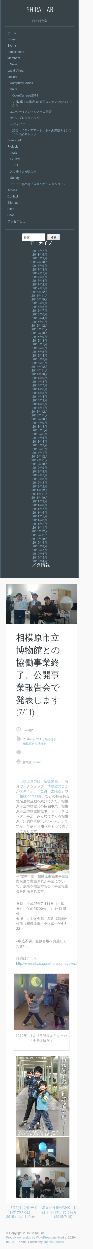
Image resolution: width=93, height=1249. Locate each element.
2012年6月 (39, 479)
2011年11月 (39, 493)
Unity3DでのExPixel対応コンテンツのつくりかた (42, 103)
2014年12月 (39, 366)
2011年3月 (39, 520)
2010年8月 (39, 546)
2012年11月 (39, 460)
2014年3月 (39, 400)
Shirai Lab (40, 9)
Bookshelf (14, 140)
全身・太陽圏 (50, 790)
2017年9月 (39, 265)
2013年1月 (39, 452)
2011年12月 (39, 490)
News (14, 64)
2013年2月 (39, 449)
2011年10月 (39, 497)
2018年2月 (39, 258)
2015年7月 (39, 344)
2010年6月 (39, 553)
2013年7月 (39, 430)
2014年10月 (39, 374)
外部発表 (51, 739)
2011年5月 (39, 516)
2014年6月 (39, 389)
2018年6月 (39, 254)
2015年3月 (39, 359)
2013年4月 (39, 441)
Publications (15, 51)
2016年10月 (39, 299)
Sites (10, 208)
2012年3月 (39, 482)
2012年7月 (39, 475)
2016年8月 (39, 306)
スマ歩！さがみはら (23, 171)
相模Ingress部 (31, 795)
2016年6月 (39, 314)
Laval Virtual (15, 70)
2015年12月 (39, 325)
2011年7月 (39, 508)
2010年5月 (39, 557)
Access (12, 190)
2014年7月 (39, 385)
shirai (36, 762)
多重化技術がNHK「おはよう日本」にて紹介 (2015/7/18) (59, 1212)
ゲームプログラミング (25, 117)
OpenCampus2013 (25, 95)
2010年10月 (39, 538)
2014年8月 (39, 381)
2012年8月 (39, 471)
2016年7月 (39, 310)
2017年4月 (39, 280)
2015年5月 (39, 351)
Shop (11, 215)
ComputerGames (21, 83)
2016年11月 (39, 295)
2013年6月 (39, 434)
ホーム (11, 33)
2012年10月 (39, 464)
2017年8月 (39, 269)
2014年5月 (39, 392)
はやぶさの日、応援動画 (39, 780)
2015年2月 (39, 363)
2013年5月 (39, 437)
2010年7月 (39, 550)
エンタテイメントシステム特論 (31, 111)
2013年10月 (39, 419)
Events (12, 45)
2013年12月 (39, 411)
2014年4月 (39, 396)
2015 (39, 739)
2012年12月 (39, 456)
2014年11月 (39, 370)
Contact (12, 196)
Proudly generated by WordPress (28, 1237)
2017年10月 (39, 262)
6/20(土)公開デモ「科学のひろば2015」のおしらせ (21, 1212)
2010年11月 (39, 535)
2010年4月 (39, 561)
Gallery (15, 177)
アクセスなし (16, 221)
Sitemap (13, 202)
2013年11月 (39, 415)
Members (13, 58)
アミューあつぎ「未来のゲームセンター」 (38, 184)
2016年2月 (39, 321)
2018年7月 (39, 250)
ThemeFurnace (53, 1242)
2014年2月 (39, 404)
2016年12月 (39, 291)
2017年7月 (39, 273)
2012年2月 (39, 486)
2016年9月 (39, 303)
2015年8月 (39, 340)
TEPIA (14, 165)
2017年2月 (39, 284)
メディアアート (20, 124)
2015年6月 (39, 348)
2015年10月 (39, 333)
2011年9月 (39, 501)
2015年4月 (39, 355)
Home (11, 39)
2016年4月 (39, 318)
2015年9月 (39, 336)
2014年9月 (39, 378)
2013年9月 (39, 422)
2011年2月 (39, 523)
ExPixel (15, 159)
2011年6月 (39, 512)
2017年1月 (39, 288)
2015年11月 (39, 329)
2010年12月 (39, 531)
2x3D (13, 152)
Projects (12, 146)
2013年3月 (39, 445)
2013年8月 (39, 426)
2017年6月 (39, 277)
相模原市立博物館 (35, 743)
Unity (13, 89)
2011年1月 (39, 527)
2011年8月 (39, 505)
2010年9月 (39, 542)
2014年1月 (39, 407)
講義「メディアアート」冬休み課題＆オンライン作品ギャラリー (42, 132)
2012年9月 (39, 467)
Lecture (12, 76)
